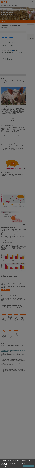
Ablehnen (25, 466)
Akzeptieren (31, 466)
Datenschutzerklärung (3, 464)
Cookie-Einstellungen (3, 466)
